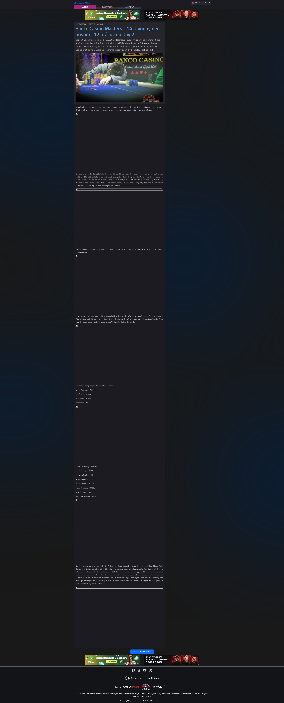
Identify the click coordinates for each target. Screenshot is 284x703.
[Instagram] (139, 670)
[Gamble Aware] (153, 678)
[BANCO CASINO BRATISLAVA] (145, 687)
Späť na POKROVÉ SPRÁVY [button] (142, 651)
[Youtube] (145, 670)
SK (196, 2)
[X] (150, 670)
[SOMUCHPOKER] (131, 687)
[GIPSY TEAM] (160, 687)
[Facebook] (133, 670)
